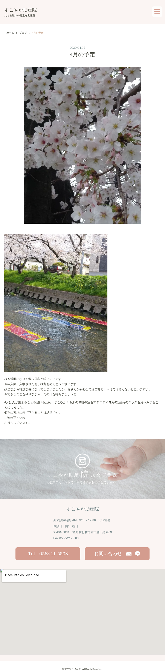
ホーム (10, 32)
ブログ (23, 32)
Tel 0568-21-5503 (48, 554)
